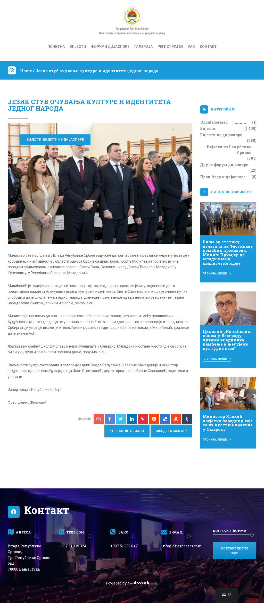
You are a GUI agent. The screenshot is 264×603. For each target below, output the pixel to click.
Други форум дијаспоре (224, 164)
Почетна (56, 47)
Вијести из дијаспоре (63, 139)
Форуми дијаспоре (110, 47)
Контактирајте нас (234, 550)
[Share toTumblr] (187, 419)
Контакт (208, 47)
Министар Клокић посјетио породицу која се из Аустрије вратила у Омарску (228, 423)
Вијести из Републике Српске (229, 149)
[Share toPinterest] (143, 419)
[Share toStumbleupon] (176, 419)
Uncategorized (214, 122)
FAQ (191, 47)
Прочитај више (215, 273)
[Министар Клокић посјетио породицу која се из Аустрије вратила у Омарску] (228, 393)
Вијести (78, 47)
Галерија (143, 47)
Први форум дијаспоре (222, 176)
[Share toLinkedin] (132, 419)
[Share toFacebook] (110, 419)
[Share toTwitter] (121, 419)
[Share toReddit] (154, 419)
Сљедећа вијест (171, 431)
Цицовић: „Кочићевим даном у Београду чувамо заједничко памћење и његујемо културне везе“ (227, 340)
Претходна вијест (127, 431)
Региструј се (170, 47)
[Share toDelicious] (165, 419)
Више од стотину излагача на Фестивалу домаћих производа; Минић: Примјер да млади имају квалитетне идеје (228, 252)
